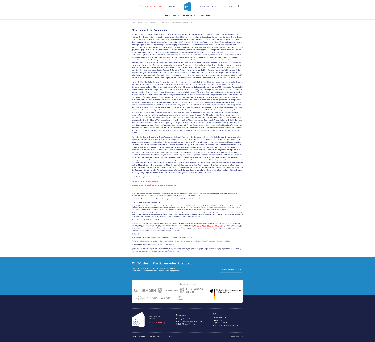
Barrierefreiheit (162, 336)
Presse (224, 6)
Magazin (231, 6)
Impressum (142, 336)
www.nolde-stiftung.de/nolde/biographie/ (203, 227)
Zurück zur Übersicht (145, 181)
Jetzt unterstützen (231, 269)
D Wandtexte (163, 22)
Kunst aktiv (154, 301)
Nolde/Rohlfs (153, 22)
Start (133, 22)
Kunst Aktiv (189, 16)
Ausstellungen (171, 16)
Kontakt (134, 336)
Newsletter (216, 6)
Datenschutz (151, 336)
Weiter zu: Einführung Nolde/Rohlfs (154, 185)
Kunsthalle (206, 16)
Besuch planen (205, 6)
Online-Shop (172, 6)
